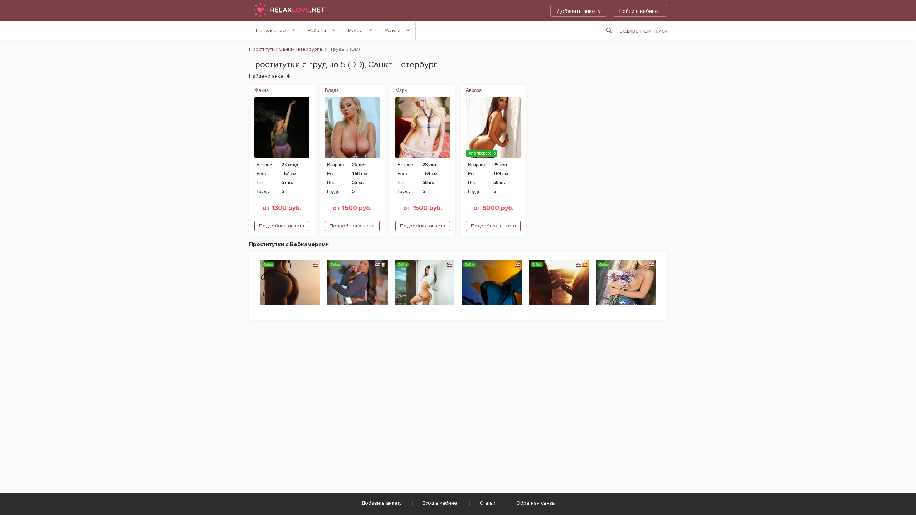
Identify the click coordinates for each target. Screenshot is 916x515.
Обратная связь (535, 503)
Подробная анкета (281, 226)
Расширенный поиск (642, 30)
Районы (317, 31)
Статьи (488, 503)
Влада (332, 90)
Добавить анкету (579, 11)
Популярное (271, 31)
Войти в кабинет (640, 11)
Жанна (261, 90)
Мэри (401, 90)
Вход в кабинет (441, 503)
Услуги (392, 31)
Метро (355, 31)
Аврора (474, 90)
